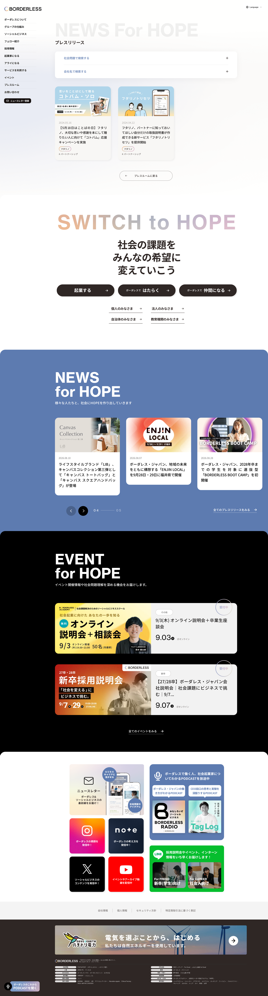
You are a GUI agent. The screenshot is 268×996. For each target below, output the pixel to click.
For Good (187, 967)
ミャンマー (188, 981)
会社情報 (103, 910)
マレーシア (176, 983)
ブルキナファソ (232, 981)
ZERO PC (80, 970)
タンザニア (213, 981)
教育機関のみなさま (165, 319)
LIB (92, 981)
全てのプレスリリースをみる (231, 510)
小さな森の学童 (185, 973)
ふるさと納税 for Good (199, 967)
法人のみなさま (162, 308)
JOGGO (87, 981)
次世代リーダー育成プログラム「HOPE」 (202, 978)
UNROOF (80, 975)
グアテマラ (196, 981)
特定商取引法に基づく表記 (181, 910)
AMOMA (80, 981)
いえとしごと (89, 975)
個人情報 (122, 910)
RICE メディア (178, 967)
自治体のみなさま (123, 319)
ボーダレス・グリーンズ (181, 970)
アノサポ (88, 970)
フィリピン (222, 981)
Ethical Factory (126, 981)
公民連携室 (176, 975)
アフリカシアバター (101, 981)
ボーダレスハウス (83, 973)
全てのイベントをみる (143, 731)
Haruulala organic (114, 981)
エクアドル (205, 981)
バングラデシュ (178, 981)
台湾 (205, 983)
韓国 (200, 983)
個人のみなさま (122, 308)
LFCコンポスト (92, 967)
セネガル (184, 983)
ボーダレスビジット (96, 973)
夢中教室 (176, 973)
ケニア (191, 983)
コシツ (79, 978)
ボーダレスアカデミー (180, 978)
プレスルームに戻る (146, 176)
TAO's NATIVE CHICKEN (85, 983)
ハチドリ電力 (103, 967)
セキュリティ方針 (146, 910)
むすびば (107, 973)
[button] (71, 511)
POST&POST (81, 967)
